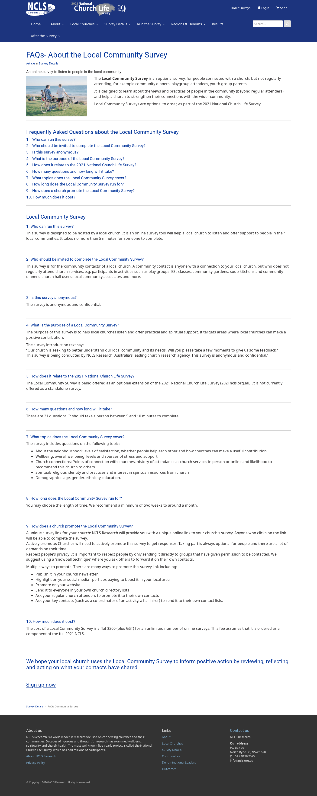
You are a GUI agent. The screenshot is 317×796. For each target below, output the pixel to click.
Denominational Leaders (179, 762)
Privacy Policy (35, 763)
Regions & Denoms (186, 24)
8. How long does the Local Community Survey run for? (75, 184)
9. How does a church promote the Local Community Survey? (80, 190)
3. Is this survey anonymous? (52, 152)
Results (217, 24)
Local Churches (82, 24)
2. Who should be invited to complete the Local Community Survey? (86, 145)
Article (30, 63)
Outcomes (169, 769)
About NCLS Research (41, 756)
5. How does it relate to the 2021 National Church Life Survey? (81, 165)
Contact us (239, 730)
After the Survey (44, 35)
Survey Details (115, 24)
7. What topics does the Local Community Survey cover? (76, 178)
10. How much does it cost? (50, 197)
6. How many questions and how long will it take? (70, 171)
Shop (283, 8)
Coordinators (171, 756)
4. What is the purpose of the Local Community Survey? (75, 158)
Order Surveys (240, 8)
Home (36, 24)
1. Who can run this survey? (50, 139)
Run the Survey (149, 24)
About (55, 24)
